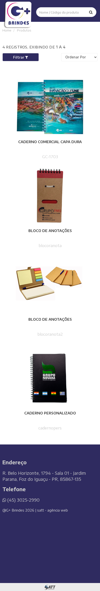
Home (7, 30)
